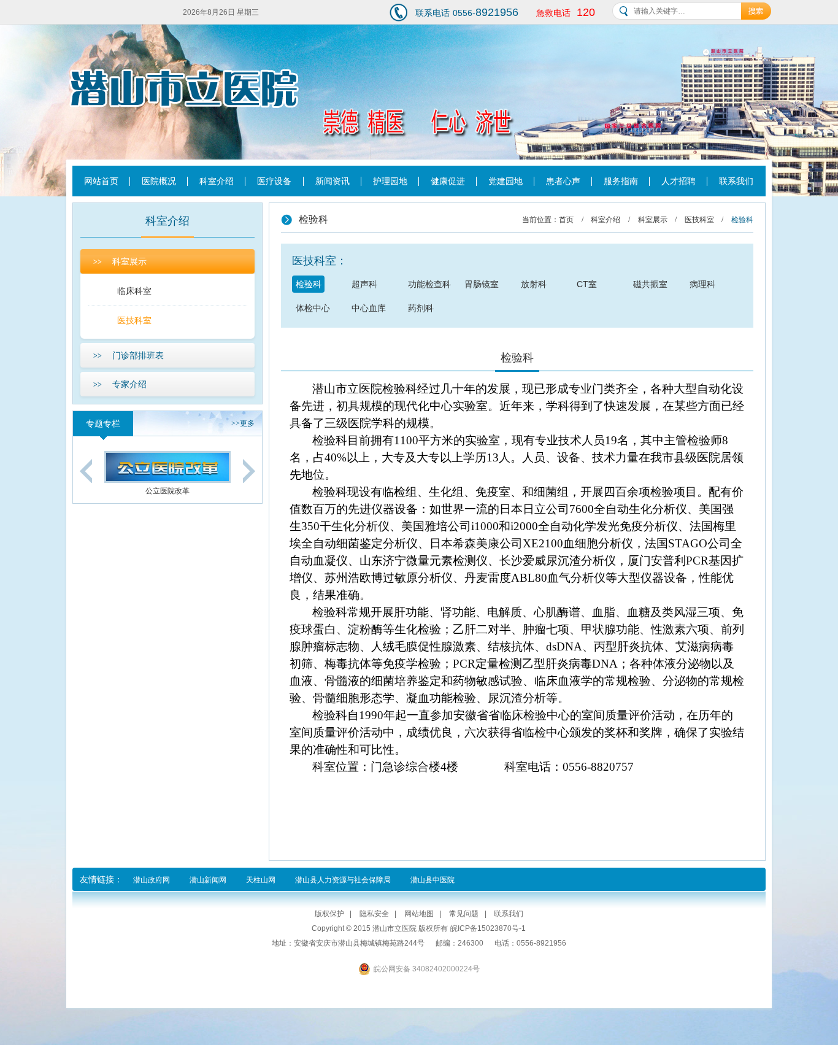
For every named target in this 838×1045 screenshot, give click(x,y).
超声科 (364, 284)
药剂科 (421, 308)
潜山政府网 (151, 880)
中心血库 (369, 308)
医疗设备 (274, 181)
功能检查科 (429, 284)
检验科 (308, 284)
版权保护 (329, 913)
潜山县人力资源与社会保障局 (343, 880)
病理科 (702, 284)
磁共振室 (650, 284)
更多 (243, 423)
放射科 (534, 284)
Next (249, 471)
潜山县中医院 (432, 880)
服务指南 (621, 181)
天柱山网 (260, 880)
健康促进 (448, 181)
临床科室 (134, 291)
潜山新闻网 (208, 880)
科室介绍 (216, 181)
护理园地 (390, 181)
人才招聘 (678, 181)
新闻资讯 (332, 181)
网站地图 (419, 913)
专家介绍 (120, 384)
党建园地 (505, 181)
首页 (566, 219)
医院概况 (159, 181)
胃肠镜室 (481, 284)
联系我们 (736, 181)
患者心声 (563, 181)
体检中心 (313, 308)
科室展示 (120, 261)
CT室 (587, 284)
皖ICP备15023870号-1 (488, 928)
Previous (86, 471)
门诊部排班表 (128, 355)
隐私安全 (374, 913)
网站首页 (101, 181)
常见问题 (464, 913)
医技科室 (134, 320)
